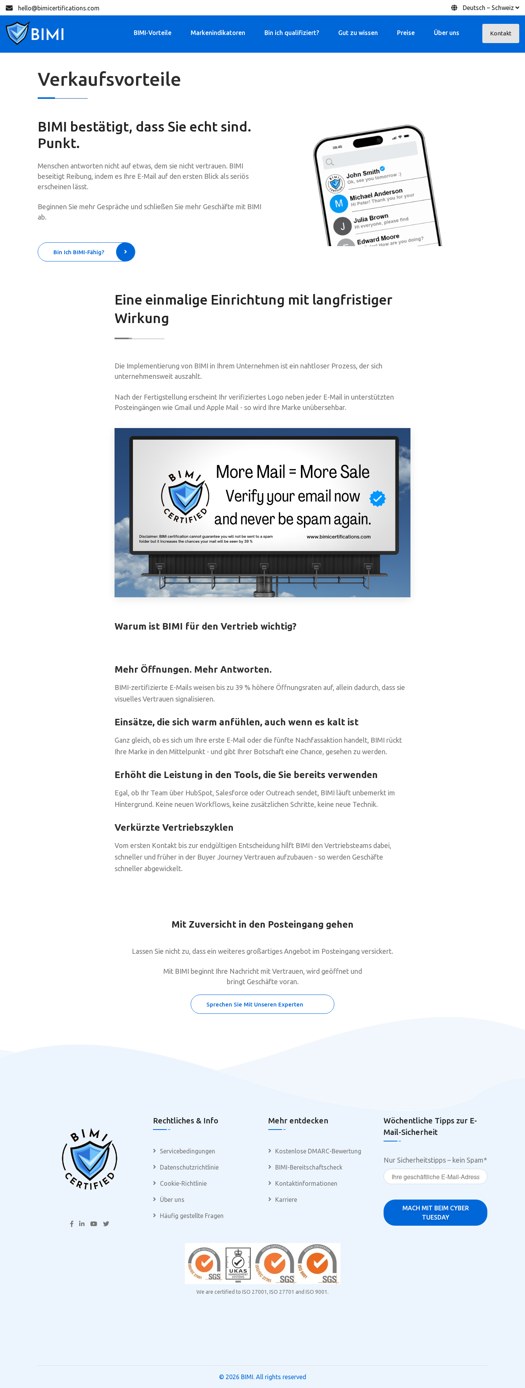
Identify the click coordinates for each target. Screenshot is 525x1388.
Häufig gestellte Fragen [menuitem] (192, 1215)
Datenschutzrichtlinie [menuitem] (189, 1167)
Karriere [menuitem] (286, 1199)
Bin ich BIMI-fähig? (78, 252)
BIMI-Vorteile (152, 32)
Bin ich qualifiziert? (291, 32)
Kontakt (501, 33)
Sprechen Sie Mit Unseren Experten (254, 1004)
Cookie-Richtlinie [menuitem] (183, 1183)
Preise (406, 32)
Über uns (446, 32)
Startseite (461, 81)
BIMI (247, 1376)
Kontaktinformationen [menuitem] (306, 1183)
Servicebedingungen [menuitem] (187, 1151)
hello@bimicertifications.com (59, 8)
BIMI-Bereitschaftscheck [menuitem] (308, 1167)
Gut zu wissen (358, 32)
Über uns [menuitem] (172, 1199)
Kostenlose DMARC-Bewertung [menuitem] (318, 1151)
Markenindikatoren (218, 32)
